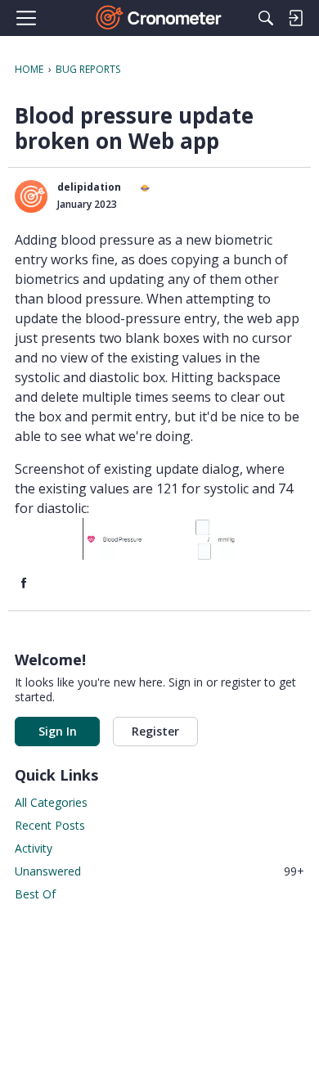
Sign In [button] (57, 731)
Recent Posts (50, 825)
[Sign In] (295, 18)
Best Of (35, 894)
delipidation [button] (89, 187)
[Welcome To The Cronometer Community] (160, 18)
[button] (31, 196)
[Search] (266, 18)
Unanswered (159, 871)
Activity (33, 848)
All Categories (51, 802)
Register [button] (155, 731)
